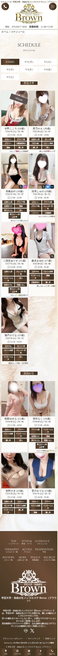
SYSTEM (27, 542)
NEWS (22, 558)
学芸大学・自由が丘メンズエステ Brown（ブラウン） (30, 647)
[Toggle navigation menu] (53, 6)
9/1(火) (47, 62)
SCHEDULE (42, 542)
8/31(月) (29, 62)
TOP (14, 542)
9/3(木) (29, 69)
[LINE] (26, 631)
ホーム (4, 31)
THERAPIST (12, 550)
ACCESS (27, 550)
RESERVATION (44, 550)
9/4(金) (47, 69)
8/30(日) (10, 62)
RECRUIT (49, 558)
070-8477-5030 (19, 27)
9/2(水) (10, 69)
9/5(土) (10, 77)
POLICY (36, 558)
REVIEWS (8, 558)
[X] (32, 631)
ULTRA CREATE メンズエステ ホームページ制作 (33, 643)
